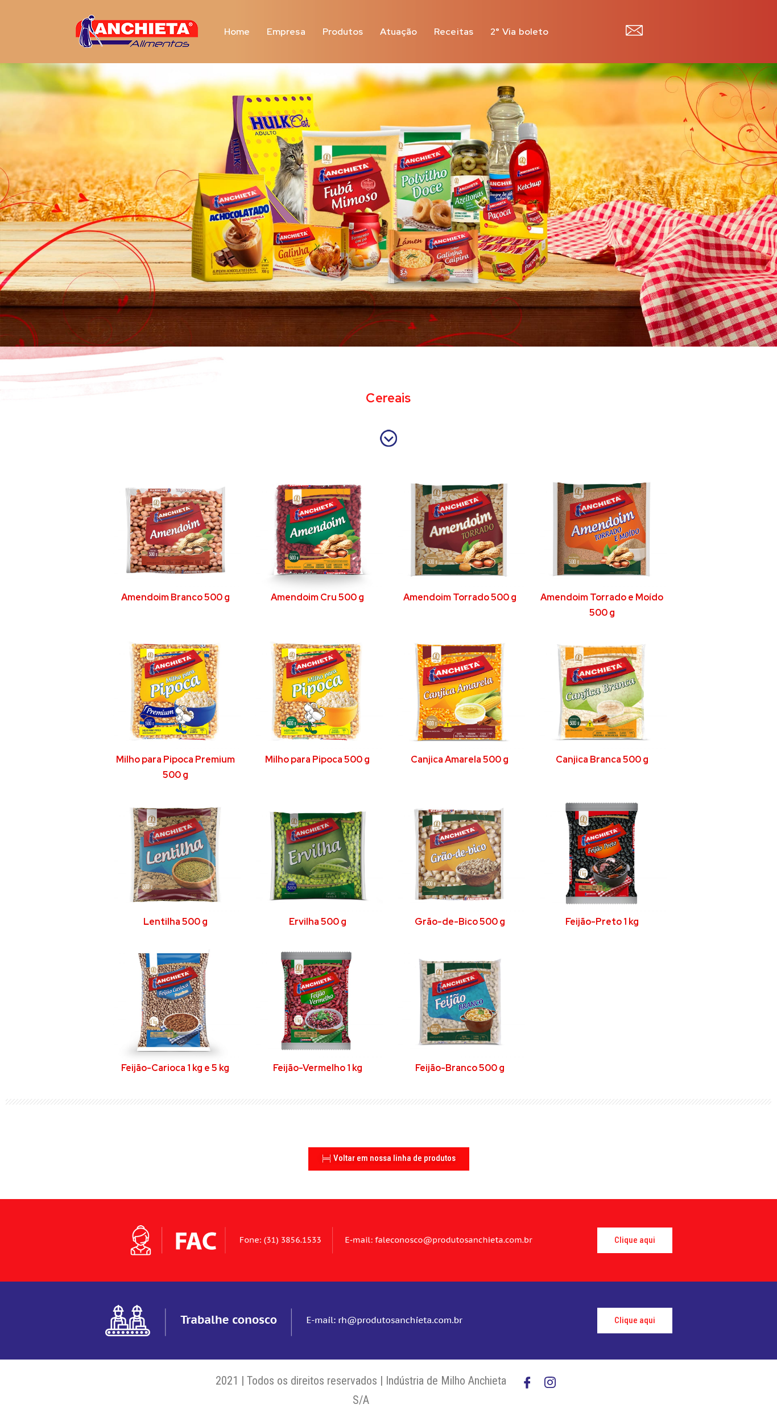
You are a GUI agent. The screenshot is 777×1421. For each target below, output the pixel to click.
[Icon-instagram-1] (550, 1382)
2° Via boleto (519, 32)
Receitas (453, 32)
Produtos (343, 32)
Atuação (398, 32)
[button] (388, 1159)
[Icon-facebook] (527, 1382)
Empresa (286, 32)
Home (237, 32)
